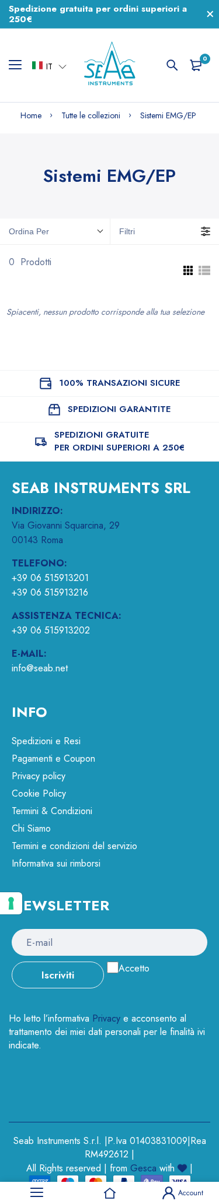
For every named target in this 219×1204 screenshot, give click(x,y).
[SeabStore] (110, 65)
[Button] (172, 65)
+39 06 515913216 (50, 592)
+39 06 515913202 (51, 630)
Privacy (106, 1018)
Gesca (143, 1168)
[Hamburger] (19, 65)
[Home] (109, 1193)
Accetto (134, 968)
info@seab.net (40, 668)
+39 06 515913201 (50, 578)
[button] (49, 65)
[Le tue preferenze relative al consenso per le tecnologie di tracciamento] (11, 903)
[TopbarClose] (210, 14)
